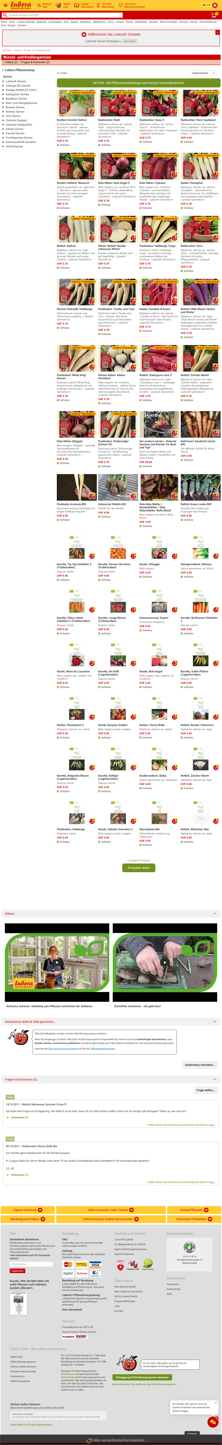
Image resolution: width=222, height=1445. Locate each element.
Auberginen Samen (17, 94)
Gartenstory (67, 1374)
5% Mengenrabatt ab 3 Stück (129, 1244)
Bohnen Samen (15, 111)
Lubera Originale (26, 21)
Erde (3, 25)
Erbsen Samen (14, 129)
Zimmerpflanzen (208, 21)
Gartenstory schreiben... (200, 1064)
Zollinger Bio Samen (18, 85)
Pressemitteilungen (124, 1301)
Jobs (117, 1306)
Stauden (153, 21)
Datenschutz (174, 1289)
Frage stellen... (206, 1090)
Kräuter (120, 21)
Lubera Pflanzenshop (20, 70)
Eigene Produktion (124, 1254)
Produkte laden (139, 868)
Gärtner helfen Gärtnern (23, 1366)
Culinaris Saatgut (16, 120)
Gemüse (183, 21)
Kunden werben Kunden (23, 1371)
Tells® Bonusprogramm (23, 1361)
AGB (169, 1294)
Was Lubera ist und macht (128, 1291)
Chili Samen (13, 116)
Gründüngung (14, 146)
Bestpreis (42, 21)
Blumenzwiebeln (168, 21)
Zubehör (22, 25)
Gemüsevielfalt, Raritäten (21, 142)
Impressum (173, 1284)
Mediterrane (99, 21)
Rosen (129, 21)
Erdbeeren (85, 21)
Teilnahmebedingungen (102, 1048)
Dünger (12, 25)
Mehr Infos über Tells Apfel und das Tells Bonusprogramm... (145, 1384)
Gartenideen (55, 21)
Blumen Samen (15, 107)
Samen (194, 21)
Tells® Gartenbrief (20, 1381)
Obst (66, 21)
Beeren (74, 21)
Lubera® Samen (16, 81)
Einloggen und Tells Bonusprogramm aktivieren (142, 1377)
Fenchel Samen (15, 133)
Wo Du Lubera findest (126, 1296)
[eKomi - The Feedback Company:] (189, 1247)
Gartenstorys (17, 1376)
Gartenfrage (68, 1377)
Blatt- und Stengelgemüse (21, 103)
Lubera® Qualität (123, 1239)
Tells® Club (16, 1356)
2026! (12, 21)
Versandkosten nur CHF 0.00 (77, 1327)
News (4, 21)
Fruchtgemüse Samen (19, 137)
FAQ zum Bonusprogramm (62, 1048)
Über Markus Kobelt (125, 1286)
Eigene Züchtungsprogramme (130, 1249)
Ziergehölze (141, 21)
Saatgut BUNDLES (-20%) (21, 90)
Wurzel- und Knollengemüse (37, 50)
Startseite (6, 50)
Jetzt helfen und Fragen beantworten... (31, 1424)
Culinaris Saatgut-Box (19, 124)
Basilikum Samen (16, 98)
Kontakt (118, 1311)
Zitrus (111, 21)
